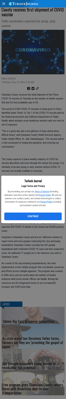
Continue (32, 216)
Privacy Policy (45, 195)
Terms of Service (42, 191)
